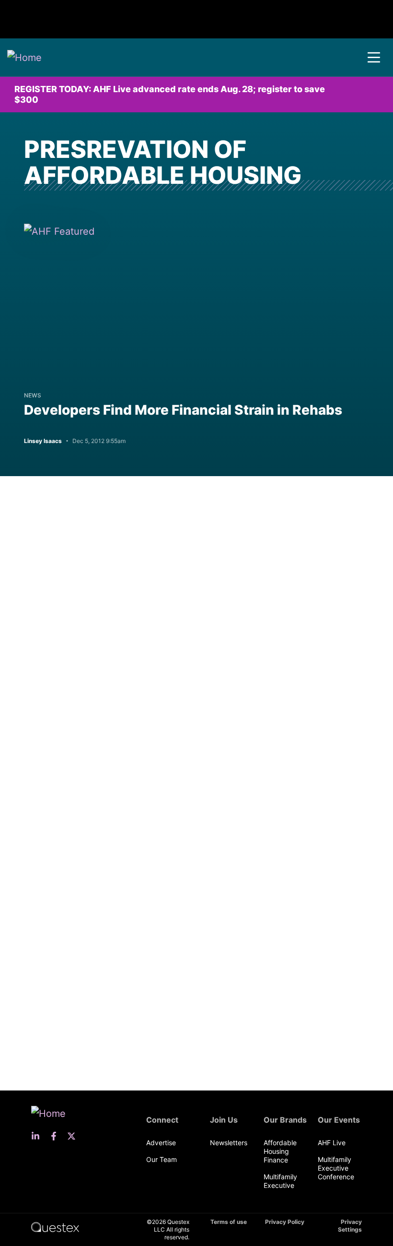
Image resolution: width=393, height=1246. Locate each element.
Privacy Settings (350, 1225)
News (32, 395)
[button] (374, 58)
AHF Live (332, 1142)
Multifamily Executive (280, 1181)
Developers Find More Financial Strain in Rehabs (183, 410)
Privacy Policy (284, 1221)
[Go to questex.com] (55, 1226)
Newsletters (228, 1142)
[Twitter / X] (74, 1136)
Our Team (161, 1159)
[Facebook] (56, 1136)
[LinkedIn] (38, 1136)
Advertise (161, 1142)
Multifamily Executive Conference (336, 1168)
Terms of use (228, 1221)
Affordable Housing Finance (280, 1151)
